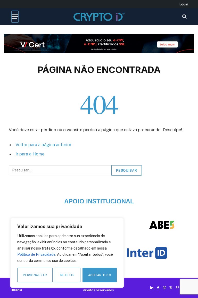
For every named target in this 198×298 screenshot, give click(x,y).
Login (183, 4)
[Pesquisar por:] (60, 170)
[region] (67, 253)
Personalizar (35, 275)
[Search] (184, 16)
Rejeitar (67, 275)
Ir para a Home (29, 153)
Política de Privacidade (36, 254)
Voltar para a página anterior (43, 144)
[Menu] (15, 17)
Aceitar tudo (99, 275)
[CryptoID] (99, 16)
